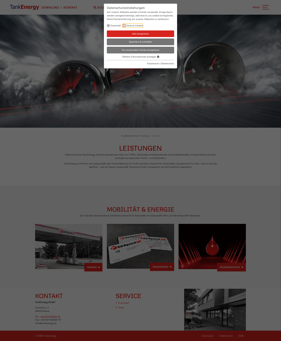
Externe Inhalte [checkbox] (134, 25)
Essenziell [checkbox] (115, 25)
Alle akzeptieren (140, 33)
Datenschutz (167, 63)
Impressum (153, 63)
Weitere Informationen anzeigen (139, 56)
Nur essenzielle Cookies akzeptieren (140, 49)
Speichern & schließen (140, 41)
